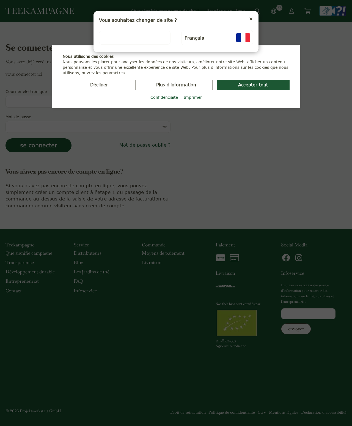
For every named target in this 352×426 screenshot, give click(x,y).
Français (194, 37)
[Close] (251, 18)
